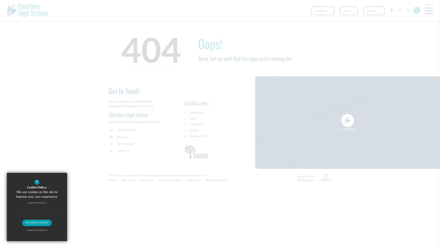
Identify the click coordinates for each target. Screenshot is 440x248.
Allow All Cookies (37, 223)
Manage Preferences (37, 230)
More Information (37, 203)
